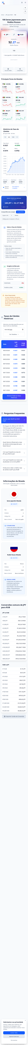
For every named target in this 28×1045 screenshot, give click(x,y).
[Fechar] (25, 1020)
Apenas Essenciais (14, 1036)
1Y (17, 137)
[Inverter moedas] (14, 34)
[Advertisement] (14, 9)
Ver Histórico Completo (15, 187)
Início (2, 15)
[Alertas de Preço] (22, 2)
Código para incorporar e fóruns (10, 219)
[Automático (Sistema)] (25, 11)
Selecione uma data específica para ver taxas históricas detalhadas (13, 325)
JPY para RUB (9, 15)
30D (9, 137)
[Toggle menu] (25, 2)
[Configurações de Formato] (25, 7)
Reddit (16, 215)
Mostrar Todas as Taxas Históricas (14, 396)
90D (13, 137)
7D (5, 137)
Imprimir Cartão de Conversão (15, 716)
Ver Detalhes (13, 334)
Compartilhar (20, 212)
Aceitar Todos (14, 1033)
